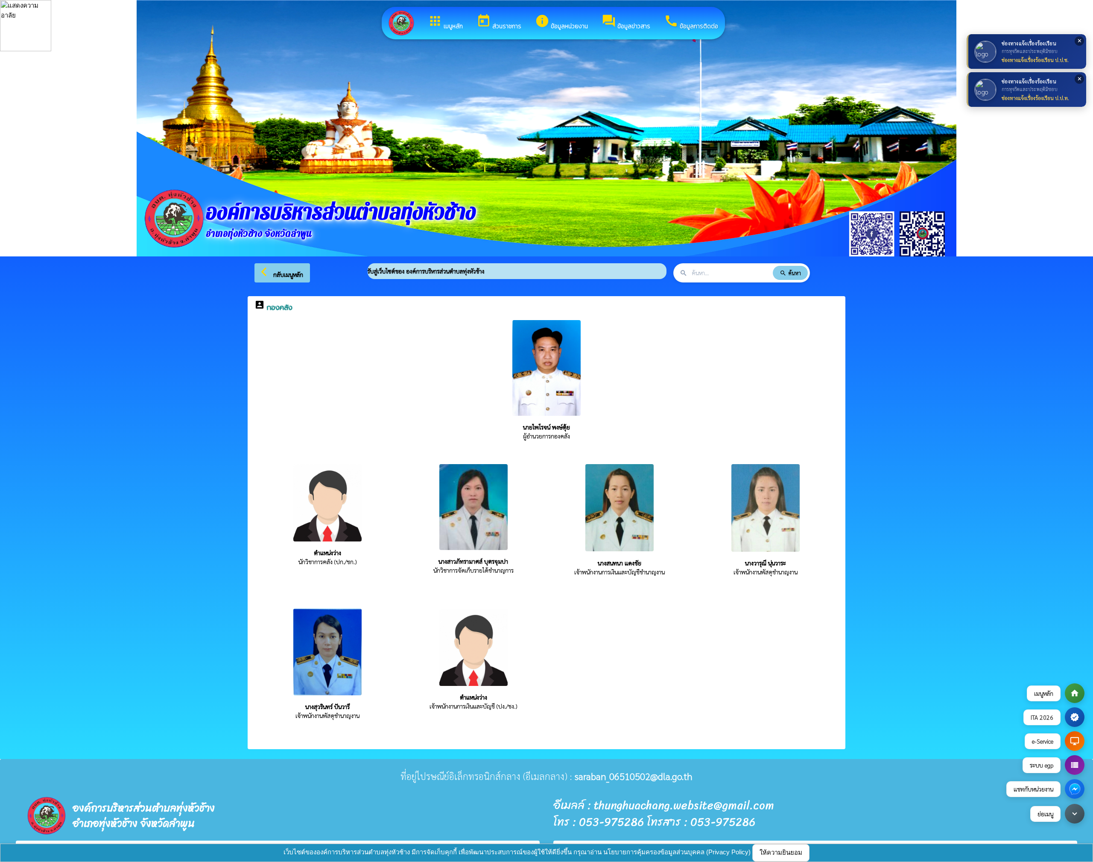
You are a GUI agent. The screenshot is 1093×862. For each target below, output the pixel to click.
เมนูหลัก (445, 22)
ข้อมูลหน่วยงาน (561, 22)
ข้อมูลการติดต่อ (691, 22)
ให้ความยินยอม (781, 852)
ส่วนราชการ (498, 22)
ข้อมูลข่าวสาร (626, 22)
